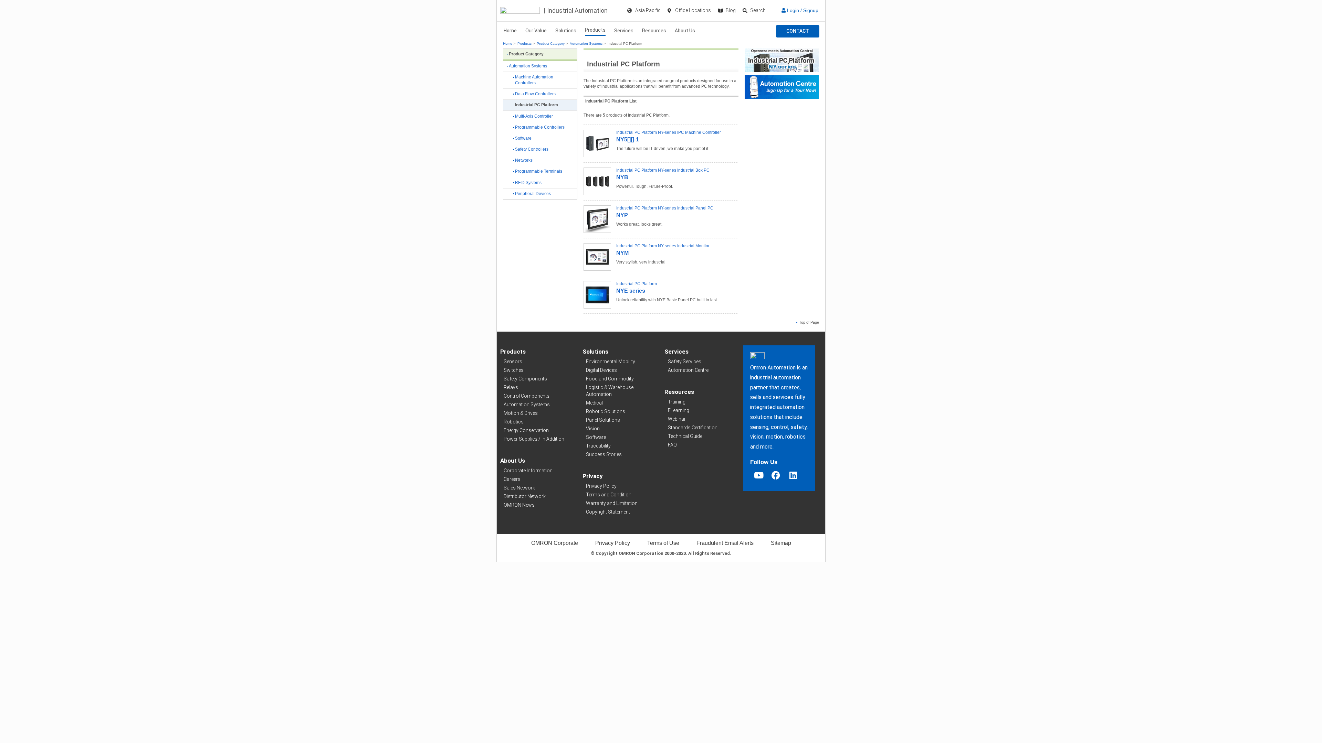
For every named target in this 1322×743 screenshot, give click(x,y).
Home (510, 30)
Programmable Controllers (540, 127)
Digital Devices (601, 370)
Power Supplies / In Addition (534, 439)
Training (676, 402)
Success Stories (604, 454)
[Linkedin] (793, 475)
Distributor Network (525, 496)
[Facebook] (776, 475)
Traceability (598, 446)
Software (523, 138)
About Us (685, 30)
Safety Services (684, 361)
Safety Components (525, 378)
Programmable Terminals (538, 171)
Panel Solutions (603, 420)
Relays (511, 387)
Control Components (526, 396)
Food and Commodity (610, 378)
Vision (593, 428)
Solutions (565, 30)
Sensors (513, 361)
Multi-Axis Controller (534, 116)
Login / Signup (802, 10)
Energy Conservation (526, 430)
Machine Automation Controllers (534, 80)
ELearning (678, 410)
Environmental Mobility (610, 361)
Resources (654, 30)
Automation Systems (586, 43)
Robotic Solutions (605, 411)
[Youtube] (758, 475)
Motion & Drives (521, 413)
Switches (514, 370)
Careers (512, 479)
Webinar (677, 419)
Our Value (536, 30)
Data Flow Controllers (535, 93)
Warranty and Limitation (612, 503)
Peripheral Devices (533, 193)
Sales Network (519, 488)
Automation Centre (688, 370)
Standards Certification (692, 427)
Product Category (551, 43)
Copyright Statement (608, 512)
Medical (594, 403)
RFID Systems (528, 182)
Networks (524, 160)
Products (595, 30)
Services (623, 30)
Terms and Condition (608, 494)
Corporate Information (528, 470)
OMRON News (519, 505)
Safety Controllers (531, 149)
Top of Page (809, 322)
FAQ (672, 445)
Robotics (514, 421)
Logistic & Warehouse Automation (609, 391)
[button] (797, 31)
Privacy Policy (601, 486)
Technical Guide (685, 436)
